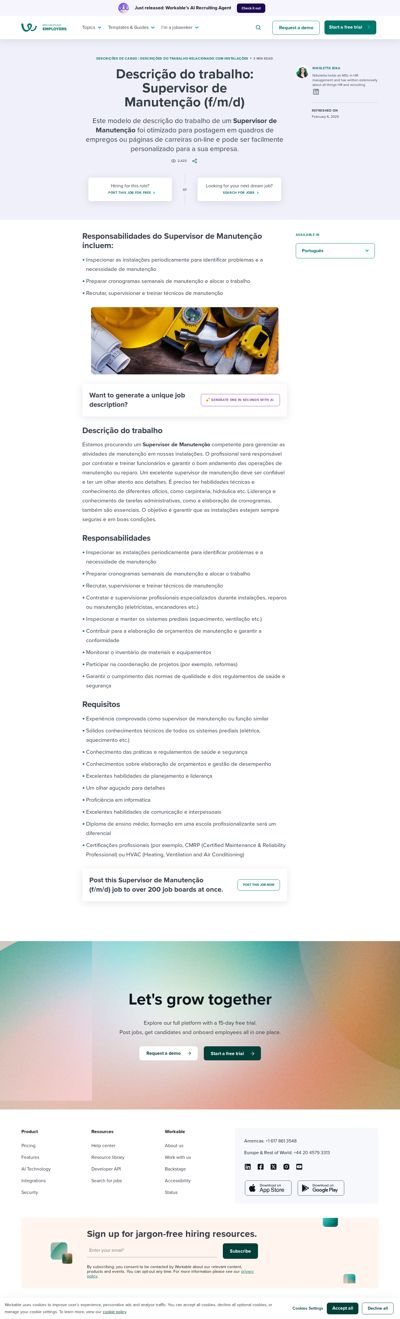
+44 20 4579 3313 (312, 1153)
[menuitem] (90, 27)
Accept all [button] (342, 1308)
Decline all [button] (378, 1308)
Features (30, 1157)
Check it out (251, 8)
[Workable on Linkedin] (247, 1169)
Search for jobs (106, 1181)
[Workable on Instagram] (299, 1169)
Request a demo (296, 28)
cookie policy (114, 1311)
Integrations (33, 1181)
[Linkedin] (315, 91)
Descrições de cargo (116, 58)
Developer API (106, 1169)
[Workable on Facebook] (260, 1169)
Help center (103, 1146)
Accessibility (178, 1181)
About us (174, 1146)
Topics (88, 27)
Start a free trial (345, 27)
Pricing (28, 1146)
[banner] (184, 400)
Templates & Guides (128, 27)
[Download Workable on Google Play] (320, 1188)
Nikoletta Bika (326, 68)
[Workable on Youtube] (273, 1169)
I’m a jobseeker (176, 27)
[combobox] (259, 27)
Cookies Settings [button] (308, 1308)
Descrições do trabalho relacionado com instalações (194, 58)
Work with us (178, 1157)
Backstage (175, 1169)
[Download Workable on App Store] (267, 1188)
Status (171, 1192)
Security (29, 1192)
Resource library (107, 1157)
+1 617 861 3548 (281, 1141)
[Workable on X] (286, 1169)
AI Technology (36, 1169)
